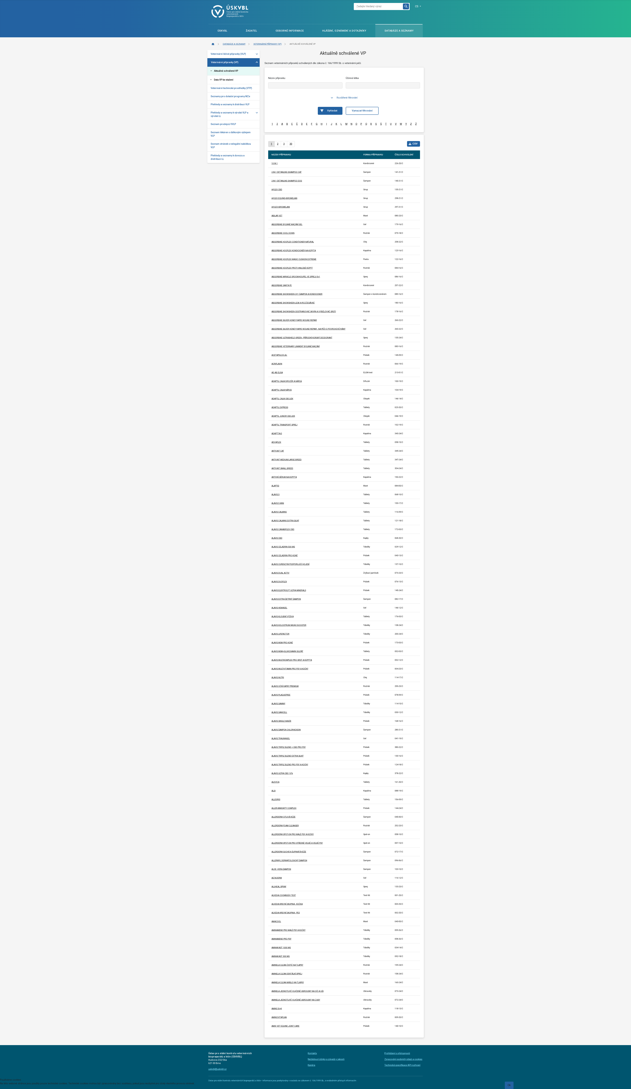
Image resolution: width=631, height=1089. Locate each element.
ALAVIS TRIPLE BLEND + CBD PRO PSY (288, 747)
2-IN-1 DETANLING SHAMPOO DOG (286, 181)
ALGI (273, 791)
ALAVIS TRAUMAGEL (280, 738)
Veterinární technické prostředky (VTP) (231, 88)
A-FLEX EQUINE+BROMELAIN (284, 198)
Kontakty (312, 1053)
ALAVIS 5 (275, 494)
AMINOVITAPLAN (279, 1017)
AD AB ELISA (277, 372)
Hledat (406, 6)
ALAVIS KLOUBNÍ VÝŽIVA (282, 616)
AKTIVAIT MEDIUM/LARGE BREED (286, 460)
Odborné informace (290, 30)
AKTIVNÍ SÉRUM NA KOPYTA (284, 477)
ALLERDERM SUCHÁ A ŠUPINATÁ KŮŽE (288, 852)
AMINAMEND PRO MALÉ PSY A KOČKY (288, 930)
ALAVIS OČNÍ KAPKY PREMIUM (285, 686)
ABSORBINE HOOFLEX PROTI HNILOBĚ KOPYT (292, 268)
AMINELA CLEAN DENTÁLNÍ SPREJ (286, 974)
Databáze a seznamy (399, 30)
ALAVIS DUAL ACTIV (280, 573)
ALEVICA (275, 782)
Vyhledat (332, 110)
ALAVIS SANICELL (279, 712)
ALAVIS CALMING (279, 512)
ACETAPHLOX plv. (279, 355)
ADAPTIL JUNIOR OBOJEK (283, 416)
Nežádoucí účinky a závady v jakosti (326, 1059)
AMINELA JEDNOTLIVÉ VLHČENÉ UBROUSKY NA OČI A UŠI (297, 991)
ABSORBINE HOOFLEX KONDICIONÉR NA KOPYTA (293, 250)
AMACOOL (276, 921)
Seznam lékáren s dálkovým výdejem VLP (231, 134)
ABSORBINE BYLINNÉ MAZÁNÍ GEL (286, 224)
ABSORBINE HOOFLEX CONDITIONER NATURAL (292, 242)
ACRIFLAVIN (276, 364)
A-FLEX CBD (276, 189)
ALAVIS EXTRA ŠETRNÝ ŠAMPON (286, 599)
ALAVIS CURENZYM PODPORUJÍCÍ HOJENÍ (290, 564)
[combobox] (378, 6)
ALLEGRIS (275, 799)
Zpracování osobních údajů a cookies (403, 1059)
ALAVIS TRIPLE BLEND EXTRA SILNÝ (287, 756)
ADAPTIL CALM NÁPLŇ (281, 390)
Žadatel (251, 30)
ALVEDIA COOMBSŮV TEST (283, 895)
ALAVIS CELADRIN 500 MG (283, 547)
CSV (415, 143)
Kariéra (311, 1065)
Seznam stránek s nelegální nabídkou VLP (231, 146)
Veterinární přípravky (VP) (224, 62)
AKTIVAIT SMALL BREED (282, 468)
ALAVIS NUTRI (277, 677)
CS (417, 6)
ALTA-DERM (276, 878)
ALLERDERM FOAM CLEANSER (285, 825)
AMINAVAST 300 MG (280, 956)
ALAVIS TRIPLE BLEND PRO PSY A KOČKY (289, 764)
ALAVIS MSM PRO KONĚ (282, 642)
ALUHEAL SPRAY (278, 886)
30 (291, 143)
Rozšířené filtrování (347, 97)
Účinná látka (352, 78)
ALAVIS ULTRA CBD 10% (282, 773)
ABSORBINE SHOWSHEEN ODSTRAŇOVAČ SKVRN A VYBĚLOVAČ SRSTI (303, 311)
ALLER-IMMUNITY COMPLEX (283, 808)
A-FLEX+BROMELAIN (280, 207)
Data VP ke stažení (223, 79)
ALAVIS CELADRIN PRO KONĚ (284, 555)
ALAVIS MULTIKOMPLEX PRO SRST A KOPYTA (291, 660)
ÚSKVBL (222, 30)
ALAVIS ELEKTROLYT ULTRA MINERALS (288, 590)
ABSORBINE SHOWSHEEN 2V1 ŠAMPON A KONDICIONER (296, 294)
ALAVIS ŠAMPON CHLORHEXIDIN (286, 730)
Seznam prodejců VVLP (223, 124)
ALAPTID (275, 486)
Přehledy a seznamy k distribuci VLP (230, 104)
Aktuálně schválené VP (226, 71)
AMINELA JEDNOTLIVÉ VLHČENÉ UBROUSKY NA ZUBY (295, 1000)
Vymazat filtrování (362, 110)
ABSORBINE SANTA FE (281, 285)
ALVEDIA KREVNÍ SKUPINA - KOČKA (287, 904)
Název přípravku (276, 78)
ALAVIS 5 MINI (277, 503)
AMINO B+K (276, 1008)
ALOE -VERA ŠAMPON (281, 869)
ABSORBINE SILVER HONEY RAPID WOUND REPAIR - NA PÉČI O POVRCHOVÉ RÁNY (308, 329)
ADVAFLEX (276, 442)
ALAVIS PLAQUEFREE (280, 695)
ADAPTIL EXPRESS (279, 407)
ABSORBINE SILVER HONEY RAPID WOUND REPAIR (294, 320)
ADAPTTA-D (276, 433)
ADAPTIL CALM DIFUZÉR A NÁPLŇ (286, 381)
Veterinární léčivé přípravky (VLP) (228, 54)
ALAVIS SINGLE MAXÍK (281, 721)
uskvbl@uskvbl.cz (217, 1069)
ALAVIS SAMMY (278, 703)
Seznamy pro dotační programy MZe (230, 96)
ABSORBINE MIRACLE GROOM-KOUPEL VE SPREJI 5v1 (295, 277)
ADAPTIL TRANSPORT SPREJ (284, 425)
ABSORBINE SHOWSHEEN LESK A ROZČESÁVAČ (293, 303)
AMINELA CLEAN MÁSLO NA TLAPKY (287, 982)
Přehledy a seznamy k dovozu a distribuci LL (228, 157)
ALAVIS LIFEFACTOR (280, 634)
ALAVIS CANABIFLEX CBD (282, 529)
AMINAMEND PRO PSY (281, 939)
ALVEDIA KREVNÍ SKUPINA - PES (285, 913)
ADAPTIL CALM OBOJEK (282, 399)
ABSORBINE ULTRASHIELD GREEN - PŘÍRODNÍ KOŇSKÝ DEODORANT (301, 338)
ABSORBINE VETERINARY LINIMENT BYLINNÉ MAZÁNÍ (295, 346)
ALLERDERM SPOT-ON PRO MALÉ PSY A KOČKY (292, 834)
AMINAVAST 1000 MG (281, 947)
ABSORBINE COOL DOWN (282, 233)
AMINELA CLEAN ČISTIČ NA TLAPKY (287, 965)
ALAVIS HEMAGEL (279, 608)
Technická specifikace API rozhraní (402, 1065)
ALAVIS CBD (276, 538)
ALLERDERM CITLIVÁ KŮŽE (283, 817)
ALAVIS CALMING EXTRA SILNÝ (285, 521)
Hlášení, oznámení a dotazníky (344, 30)
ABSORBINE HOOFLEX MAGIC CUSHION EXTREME (293, 259)
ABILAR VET (276, 216)
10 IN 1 (274, 163)
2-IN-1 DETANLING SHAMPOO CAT (286, 172)
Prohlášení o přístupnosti (397, 1053)
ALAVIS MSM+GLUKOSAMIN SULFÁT (287, 651)
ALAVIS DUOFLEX (279, 582)
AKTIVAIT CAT (277, 451)
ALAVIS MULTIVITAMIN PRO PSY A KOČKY (289, 669)
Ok (509, 1085)
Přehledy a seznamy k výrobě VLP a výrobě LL (229, 114)
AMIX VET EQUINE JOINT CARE (285, 1026)
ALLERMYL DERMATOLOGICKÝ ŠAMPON (289, 860)
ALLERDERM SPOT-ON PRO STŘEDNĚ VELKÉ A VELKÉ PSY (297, 843)
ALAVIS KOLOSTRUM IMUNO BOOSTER (288, 625)
